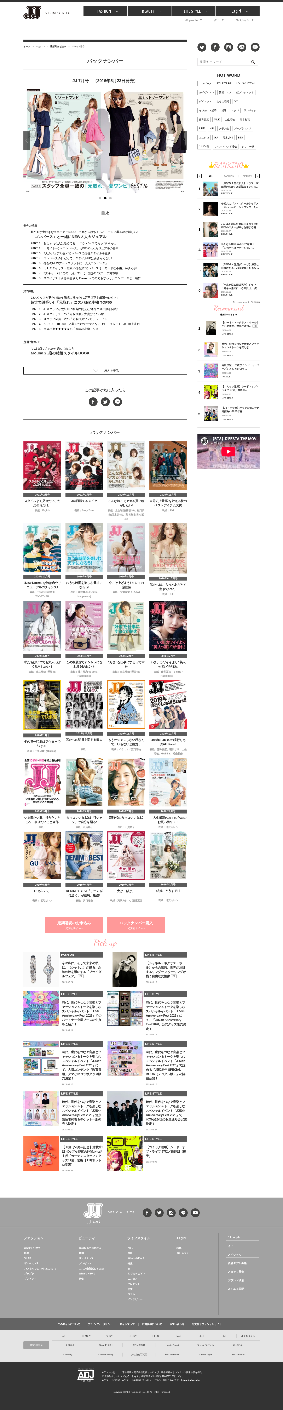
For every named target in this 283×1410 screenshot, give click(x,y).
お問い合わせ (176, 1324)
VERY (109, 1336)
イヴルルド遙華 (207, 110)
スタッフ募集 (236, 1271)
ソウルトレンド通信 (225, 146)
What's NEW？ (32, 1248)
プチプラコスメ (242, 128)
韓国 (81, 1253)
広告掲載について (152, 1324)
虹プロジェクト (245, 92)
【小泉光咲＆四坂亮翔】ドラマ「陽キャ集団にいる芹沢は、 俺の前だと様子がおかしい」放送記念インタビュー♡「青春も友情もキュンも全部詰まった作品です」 (240, 286)
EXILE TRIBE (223, 83)
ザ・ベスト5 (31, 1263)
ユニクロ (204, 137)
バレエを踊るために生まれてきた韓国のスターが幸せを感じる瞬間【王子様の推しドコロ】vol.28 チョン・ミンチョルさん (240, 225)
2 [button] (105, 198)
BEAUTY (148, 11)
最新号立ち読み (58, 46)
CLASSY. (86, 1336)
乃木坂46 (228, 137)
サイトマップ (127, 1324)
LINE (202, 128)
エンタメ (133, 1278)
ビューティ (87, 1238)
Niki (212, 128)
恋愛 (130, 1289)
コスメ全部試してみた (91, 1268)
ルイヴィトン (206, 92)
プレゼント (30, 1278)
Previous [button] (26, 140)
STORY (133, 1336)
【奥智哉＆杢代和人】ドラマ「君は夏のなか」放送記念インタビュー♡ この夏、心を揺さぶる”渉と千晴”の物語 (240, 185)
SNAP (27, 1258)
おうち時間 (222, 101)
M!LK (217, 119)
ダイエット (205, 101)
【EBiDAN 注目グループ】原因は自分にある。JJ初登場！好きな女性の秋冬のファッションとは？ (240, 266)
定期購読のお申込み (74, 925)
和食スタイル (248, 1336)
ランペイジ (250, 110)
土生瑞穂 (230, 119)
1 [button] (100, 198)
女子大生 (224, 128)
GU (216, 137)
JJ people (191, 20)
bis (224, 1336)
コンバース (205, 83)
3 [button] (110, 198)
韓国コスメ (225, 92)
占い (216, 20)
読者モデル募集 (237, 1263)
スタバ (235, 110)
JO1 (236, 101)
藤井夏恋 (204, 119)
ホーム (26, 46)
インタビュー (135, 1299)
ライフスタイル (138, 1238)
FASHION (104, 11)
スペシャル (242, 20)
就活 (223, 110)
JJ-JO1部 (204, 146)
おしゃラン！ (184, 1253)
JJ (63, 1336)
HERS (155, 1336)
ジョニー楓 (248, 146)
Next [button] (184, 140)
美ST (201, 1336)
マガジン (40, 46)
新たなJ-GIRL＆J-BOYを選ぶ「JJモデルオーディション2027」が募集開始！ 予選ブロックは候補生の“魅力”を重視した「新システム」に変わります (239, 246)
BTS (240, 137)
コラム (131, 1294)
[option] (105, 141)
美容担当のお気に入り (91, 1248)
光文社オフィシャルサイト (207, 1324)
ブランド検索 (236, 1280)
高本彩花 (245, 119)
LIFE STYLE (192, 11)
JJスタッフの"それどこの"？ (40, 1268)
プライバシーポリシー (100, 1324)
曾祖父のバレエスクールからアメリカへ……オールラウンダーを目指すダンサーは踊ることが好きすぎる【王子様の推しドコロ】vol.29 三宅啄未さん (240, 205)
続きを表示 (111, 370)
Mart (179, 1336)
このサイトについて (69, 1324)
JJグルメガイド (136, 1273)
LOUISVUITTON (245, 83)
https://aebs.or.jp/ (190, 1380)
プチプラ (29, 1273)
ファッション (34, 1238)
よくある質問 (236, 1288)
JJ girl (236, 11)
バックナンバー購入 (136, 925)
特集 (26, 1253)
